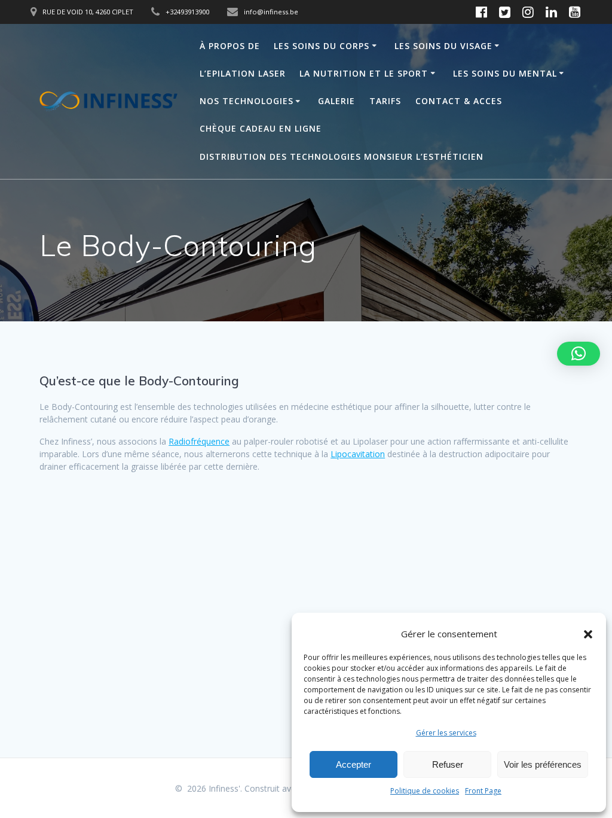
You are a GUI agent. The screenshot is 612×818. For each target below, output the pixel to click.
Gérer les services (446, 733)
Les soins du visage (443, 45)
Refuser (447, 764)
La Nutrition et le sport (363, 73)
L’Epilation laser (243, 73)
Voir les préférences (543, 764)
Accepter (353, 764)
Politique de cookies (424, 791)
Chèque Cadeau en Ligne (261, 128)
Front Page (483, 791)
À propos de (230, 45)
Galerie (336, 101)
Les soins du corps (321, 45)
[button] (588, 634)
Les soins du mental (505, 73)
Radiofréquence (199, 441)
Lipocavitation (358, 454)
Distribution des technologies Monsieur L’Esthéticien (342, 156)
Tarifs (385, 101)
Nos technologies (246, 101)
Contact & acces (458, 101)
